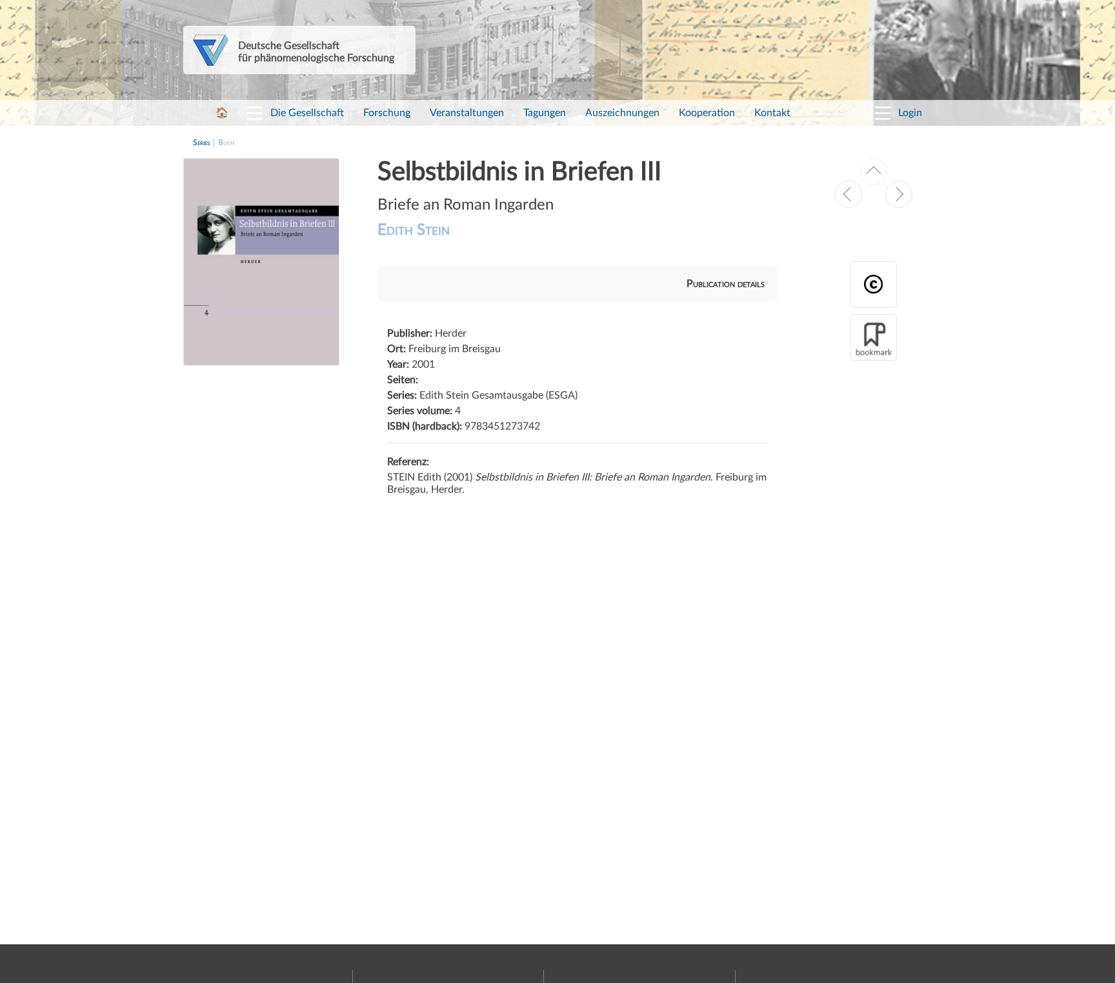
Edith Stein (413, 230)
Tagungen (544, 113)
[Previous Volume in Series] (848, 194)
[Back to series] (873, 171)
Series (201, 142)
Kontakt (772, 113)
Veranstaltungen (467, 113)
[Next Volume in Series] (898, 194)
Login (910, 113)
